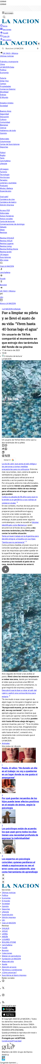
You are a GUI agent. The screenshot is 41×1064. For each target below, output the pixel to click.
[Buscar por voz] (37, 48)
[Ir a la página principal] (20, 22)
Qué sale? (4, 196)
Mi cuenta (7, 40)
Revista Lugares (7, 243)
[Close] (3, 875)
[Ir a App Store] (8, 1016)
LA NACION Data (7, 67)
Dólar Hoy (4, 81)
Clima (2, 64)
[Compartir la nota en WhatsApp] (6, 449)
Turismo (3, 172)
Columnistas (5, 141)
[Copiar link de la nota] (3, 452)
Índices (3, 94)
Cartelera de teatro (8, 202)
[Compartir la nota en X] (6, 455)
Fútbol (2, 152)
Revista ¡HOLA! (6, 240)
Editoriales (4, 138)
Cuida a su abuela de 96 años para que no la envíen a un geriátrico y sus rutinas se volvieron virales (20, 500)
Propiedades (5, 86)
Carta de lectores (7, 221)
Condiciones (7, 1041)
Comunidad (5, 122)
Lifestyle (16, 309)
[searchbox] (20, 48)
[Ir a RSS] (3, 1003)
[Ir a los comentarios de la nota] (6, 445)
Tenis (2, 158)
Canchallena (5, 161)
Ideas (2, 229)
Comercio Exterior (8, 89)
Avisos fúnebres (7, 216)
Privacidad (16, 1041)
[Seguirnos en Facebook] (3, 981)
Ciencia (3, 127)
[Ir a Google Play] (8, 1011)
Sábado (3, 227)
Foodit (5, 33)
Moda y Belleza (6, 188)
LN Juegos (4, 169)
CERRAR (3, 1)
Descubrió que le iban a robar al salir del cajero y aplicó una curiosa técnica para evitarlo (19, 693)
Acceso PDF (5, 210)
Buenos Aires (5, 111)
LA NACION (7, 309)
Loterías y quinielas (8, 183)
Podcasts (4, 185)
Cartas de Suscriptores (10, 144)
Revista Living (6, 246)
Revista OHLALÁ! (7, 238)
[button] (20, 173)
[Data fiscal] (3, 1060)
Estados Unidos (6, 103)
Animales (6, 743)
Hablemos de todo (8, 130)
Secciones (7, 29)
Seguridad (4, 114)
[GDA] (8, 1049)
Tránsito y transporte (9, 61)
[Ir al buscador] (4, 17)
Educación (4, 116)
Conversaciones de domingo (12, 224)
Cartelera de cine (7, 199)
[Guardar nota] (3, 445)
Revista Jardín (6, 251)
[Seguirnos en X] (3, 988)
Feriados (3, 180)
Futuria (3, 78)
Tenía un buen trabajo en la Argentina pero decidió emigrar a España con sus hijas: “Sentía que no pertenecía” (20, 539)
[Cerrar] (38, 43)
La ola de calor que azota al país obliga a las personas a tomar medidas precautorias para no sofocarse (19, 466)
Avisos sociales (6, 218)
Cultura (3, 119)
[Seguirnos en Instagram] (3, 995)
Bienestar (4, 125)
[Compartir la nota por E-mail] (8, 455)
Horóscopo (5, 177)
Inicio (5, 26)
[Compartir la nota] (3, 449)
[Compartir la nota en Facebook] (3, 455)
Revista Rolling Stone (9, 249)
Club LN (6, 36)
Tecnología (4, 174)
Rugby (2, 155)
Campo (3, 83)
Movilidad (4, 92)
